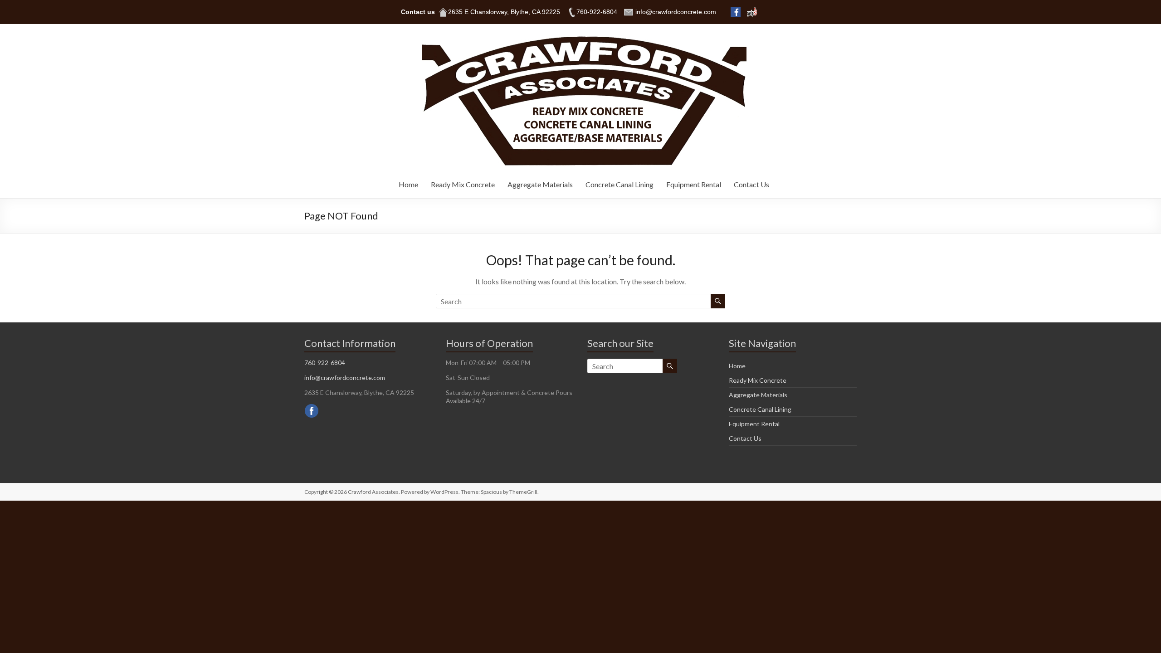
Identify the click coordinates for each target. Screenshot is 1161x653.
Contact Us (751, 184)
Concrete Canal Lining (619, 184)
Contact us (418, 11)
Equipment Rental (693, 184)
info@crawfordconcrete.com (344, 377)
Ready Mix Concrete (463, 184)
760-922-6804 (324, 362)
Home (408, 184)
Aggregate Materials (540, 184)
